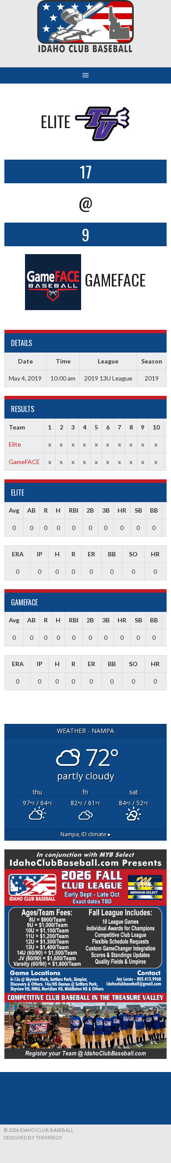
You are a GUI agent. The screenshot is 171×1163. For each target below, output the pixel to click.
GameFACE (24, 461)
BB (154, 510)
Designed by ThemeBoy (33, 1137)
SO (133, 554)
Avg (14, 510)
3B (106, 510)
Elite (15, 444)
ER (91, 554)
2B (90, 510)
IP (40, 554)
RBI (73, 510)
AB (31, 510)
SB (138, 510)
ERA (18, 554)
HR (122, 510)
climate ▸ (86, 834)
